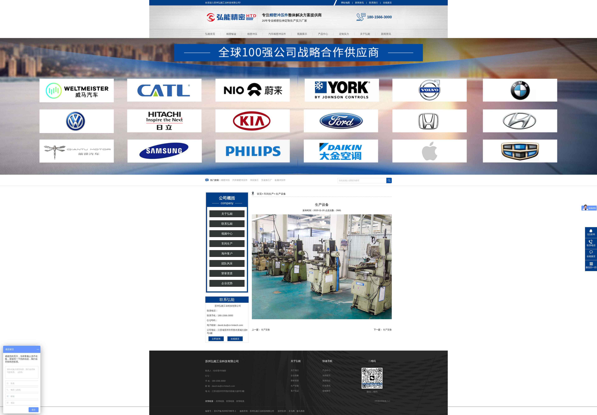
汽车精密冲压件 (277, 34)
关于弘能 (365, 34)
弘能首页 (210, 34)
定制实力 (344, 34)
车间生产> (269, 194)
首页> (260, 194)
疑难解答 (326, 391)
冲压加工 (254, 180)
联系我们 (373, 2)
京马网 (292, 411)
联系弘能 (227, 223)
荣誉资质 (227, 273)
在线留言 (387, 2)
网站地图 (345, 2)
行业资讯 (326, 386)
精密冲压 (252, 34)
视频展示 (302, 34)
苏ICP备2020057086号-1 (225, 411)
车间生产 (227, 243)
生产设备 (281, 194)
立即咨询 (216, 339)
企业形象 (295, 375)
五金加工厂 (266, 180)
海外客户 (227, 253)
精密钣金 (231, 34)
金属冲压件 (280, 180)
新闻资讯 (359, 2)
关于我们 (295, 370)
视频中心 (227, 233)
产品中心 (323, 34)
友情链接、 (221, 401)
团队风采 (227, 263)
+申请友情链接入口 (382, 401)
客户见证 (295, 391)
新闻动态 (326, 381)
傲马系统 (300, 411)
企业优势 (227, 283)
